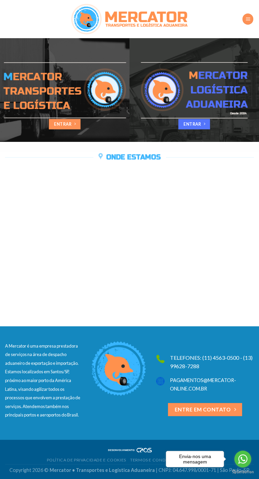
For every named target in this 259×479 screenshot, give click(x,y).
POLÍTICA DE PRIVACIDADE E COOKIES (86, 459)
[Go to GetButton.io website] (243, 472)
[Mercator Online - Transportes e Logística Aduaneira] (129, 19)
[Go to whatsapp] (242, 459)
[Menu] (247, 19)
